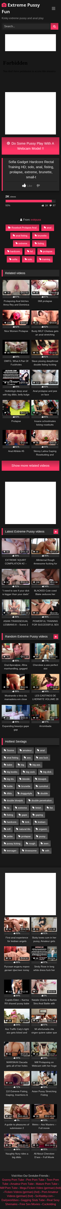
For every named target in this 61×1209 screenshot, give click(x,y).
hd (31, 251)
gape (24, 814)
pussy (42, 836)
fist (51, 807)
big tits (10, 779)
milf (9, 829)
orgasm (43, 829)
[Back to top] (50, 1199)
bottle (10, 786)
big (22, 764)
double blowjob (15, 800)
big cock (30, 771)
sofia (14, 259)
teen (46, 843)
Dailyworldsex (10, 1200)
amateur (27, 750)
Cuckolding (49, 1204)
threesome (31, 850)
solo (30, 259)
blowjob (42, 779)
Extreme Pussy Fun (21, 8)
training (46, 259)
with (47, 850)
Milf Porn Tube (9, 1187)
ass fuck (43, 757)
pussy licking (13, 843)
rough (32, 843)
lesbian (41, 822)
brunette (42, 235)
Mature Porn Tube (46, 1183)
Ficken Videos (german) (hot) (22, 1192)
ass (29, 757)
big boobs (12, 771)
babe (9, 764)
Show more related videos (30, 465)
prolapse (47, 251)
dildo (9, 793)
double (44, 793)
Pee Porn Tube (35, 1179)
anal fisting (21, 235)
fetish (38, 807)
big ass (36, 764)
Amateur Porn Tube (22, 1183)
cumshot (43, 786)
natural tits (24, 829)
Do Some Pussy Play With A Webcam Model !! (32, 146)
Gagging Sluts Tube (33, 1200)
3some (10, 750)
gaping (39, 814)
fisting (41, 243)
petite (10, 836)
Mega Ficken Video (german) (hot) (40, 1187)
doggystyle (26, 793)
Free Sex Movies (30, 1204)
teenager (11, 850)
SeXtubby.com (44, 1196)
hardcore (15, 251)
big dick (47, 771)
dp (8, 807)
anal (49, 227)
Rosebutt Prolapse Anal (24, 227)
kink (27, 822)
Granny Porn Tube (13, 1179)
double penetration (42, 800)
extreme (22, 243)
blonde (26, 779)
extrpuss (36, 219)
